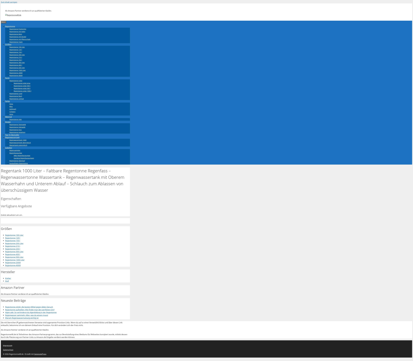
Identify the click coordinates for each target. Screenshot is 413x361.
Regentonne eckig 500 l (22, 88)
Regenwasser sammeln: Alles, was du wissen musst (26, 315)
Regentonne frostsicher (17, 29)
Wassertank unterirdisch (18, 145)
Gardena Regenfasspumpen (24, 158)
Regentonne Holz (15, 119)
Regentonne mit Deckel (17, 37)
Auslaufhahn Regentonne (18, 163)
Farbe (7, 101)
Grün (11, 114)
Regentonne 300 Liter (17, 63)
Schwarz (12, 112)
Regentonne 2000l (15, 73)
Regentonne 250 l (15, 60)
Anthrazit (12, 109)
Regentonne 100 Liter (17, 47)
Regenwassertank (12, 137)
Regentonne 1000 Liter (17, 70)
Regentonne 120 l (15, 50)
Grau (11, 104)
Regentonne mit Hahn (17, 32)
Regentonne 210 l (15, 57)
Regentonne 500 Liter (17, 68)
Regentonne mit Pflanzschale (19, 39)
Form (7, 78)
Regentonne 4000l (15, 75)
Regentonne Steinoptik (17, 125)
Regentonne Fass (15, 130)
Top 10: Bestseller (12, 135)
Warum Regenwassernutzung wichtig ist (22, 318)
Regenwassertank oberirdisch (20, 143)
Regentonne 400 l (15, 65)
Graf (7, 281)
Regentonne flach (15, 96)
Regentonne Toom (16, 42)
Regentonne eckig (15, 81)
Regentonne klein (15, 34)
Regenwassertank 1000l (17, 140)
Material (8, 117)
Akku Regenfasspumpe (22, 156)
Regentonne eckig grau (22, 83)
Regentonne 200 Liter (17, 55)
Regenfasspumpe (15, 153)
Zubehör (8, 148)
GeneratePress (40, 354)
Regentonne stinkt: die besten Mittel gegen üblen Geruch (29, 307)
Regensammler (14, 150)
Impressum (7, 345)
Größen (8, 44)
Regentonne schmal (16, 99)
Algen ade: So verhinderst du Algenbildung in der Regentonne (31, 312)
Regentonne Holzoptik (17, 127)
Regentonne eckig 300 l (22, 86)
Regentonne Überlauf (17, 161)
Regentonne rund (15, 94)
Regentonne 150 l (15, 52)
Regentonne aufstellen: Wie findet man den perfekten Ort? (29, 309)
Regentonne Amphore (17, 132)
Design (8, 122)
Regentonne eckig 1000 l (22, 91)
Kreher (8, 278)
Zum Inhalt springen (9, 2)
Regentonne (10, 26)
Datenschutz (8, 350)
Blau (11, 106)
